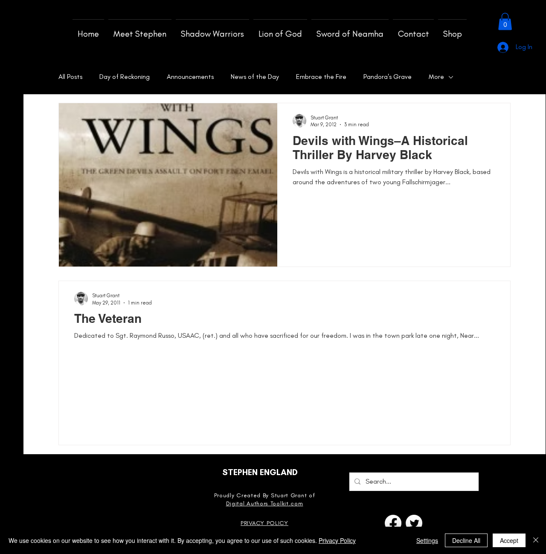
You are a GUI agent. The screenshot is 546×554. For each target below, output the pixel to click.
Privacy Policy (337, 540)
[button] (505, 21)
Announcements (190, 77)
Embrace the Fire (321, 77)
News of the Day (255, 77)
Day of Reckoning (124, 77)
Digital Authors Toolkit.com (264, 503)
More (436, 77)
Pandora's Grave (387, 77)
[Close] (536, 540)
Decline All (466, 540)
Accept (509, 540)
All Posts (70, 77)
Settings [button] (427, 540)
